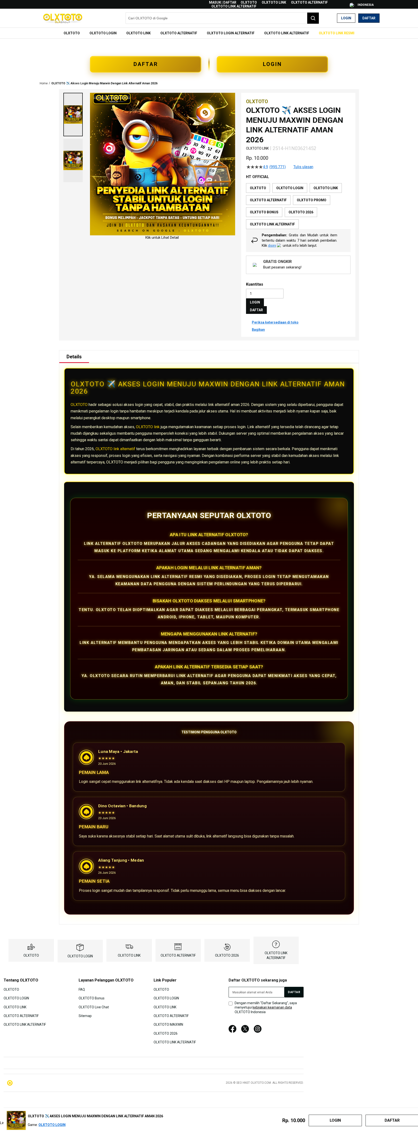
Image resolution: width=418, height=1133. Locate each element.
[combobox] (222, 18)
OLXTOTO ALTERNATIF (309, 2)
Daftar (368, 18)
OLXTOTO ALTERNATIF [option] (268, 200)
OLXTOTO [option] (258, 188)
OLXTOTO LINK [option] (326, 188)
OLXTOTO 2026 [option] (301, 212)
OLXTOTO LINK (274, 2)
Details (74, 357)
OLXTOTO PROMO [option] (311, 200)
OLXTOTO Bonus (91, 998)
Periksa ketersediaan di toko (275, 322)
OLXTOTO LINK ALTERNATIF (233, 6)
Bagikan (258, 330)
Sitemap (85, 1016)
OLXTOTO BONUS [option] (264, 212)
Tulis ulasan (303, 167)
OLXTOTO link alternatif (115, 449)
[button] (73, 114)
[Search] (313, 18)
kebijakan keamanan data (272, 1007)
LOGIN (272, 64)
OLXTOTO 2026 (227, 955)
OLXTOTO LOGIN (80, 956)
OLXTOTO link (148, 427)
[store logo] (62, 18)
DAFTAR (146, 64)
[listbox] (298, 206)
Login (346, 18)
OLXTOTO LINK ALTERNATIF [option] (272, 224)
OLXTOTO (249, 2)
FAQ (82, 989)
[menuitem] (72, 33)
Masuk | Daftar (222, 2)
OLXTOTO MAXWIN (168, 1024)
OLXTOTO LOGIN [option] (289, 188)
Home (44, 83)
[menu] (209, 33)
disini (272, 245)
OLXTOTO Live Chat (94, 1007)
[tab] (74, 356)
